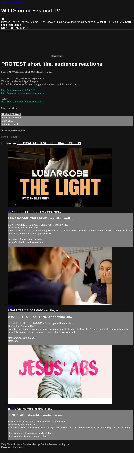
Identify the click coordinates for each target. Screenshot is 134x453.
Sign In (24, 27)
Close (54, 56)
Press (42, 22)
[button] (3, 19)
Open (60, 56)
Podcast (24, 22)
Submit (34, 22)
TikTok (107, 22)
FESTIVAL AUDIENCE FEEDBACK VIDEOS (22, 72)
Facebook (89, 22)
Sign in (17, 24)
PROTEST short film (12, 101)
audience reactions (34, 101)
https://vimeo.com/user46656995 (18, 90)
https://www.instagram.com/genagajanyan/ (23, 93)
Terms (10, 444)
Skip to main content (12, 2)
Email (18, 114)
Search (15, 22)
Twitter (99, 22)
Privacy (18, 444)
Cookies (27, 444)
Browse (6, 22)
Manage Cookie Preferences (46, 444)
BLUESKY (118, 22)
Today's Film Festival (58, 22)
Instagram (77, 22)
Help (4, 444)
